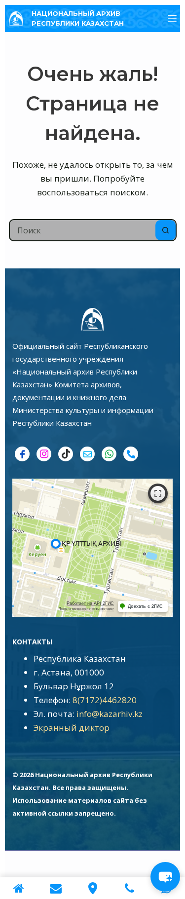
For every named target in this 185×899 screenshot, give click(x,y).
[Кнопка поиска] (165, 230)
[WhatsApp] (109, 454)
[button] (165, 877)
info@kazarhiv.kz (109, 713)
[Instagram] (44, 454)
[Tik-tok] (65, 454)
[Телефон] (130, 454)
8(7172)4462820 (105, 700)
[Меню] (172, 18)
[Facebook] (22, 454)
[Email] (87, 454)
